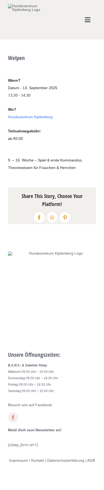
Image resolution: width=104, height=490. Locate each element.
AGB (91, 460)
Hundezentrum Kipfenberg (30, 117)
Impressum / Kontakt (26, 460)
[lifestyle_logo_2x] (26, 6)
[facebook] (13, 417)
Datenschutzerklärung (65, 460)
